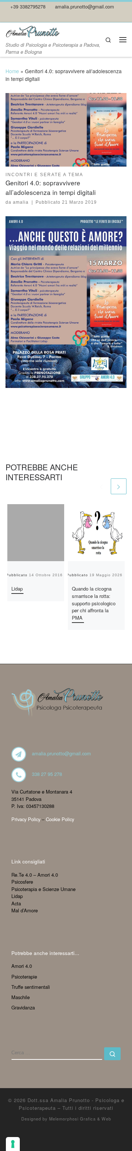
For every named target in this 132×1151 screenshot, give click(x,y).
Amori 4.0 (21, 965)
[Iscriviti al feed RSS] (8, 17)
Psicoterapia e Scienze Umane (43, 888)
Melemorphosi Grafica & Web (80, 1119)
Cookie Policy (60, 819)
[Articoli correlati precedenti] (101, 486)
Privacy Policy (25, 819)
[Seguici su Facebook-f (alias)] (18, 17)
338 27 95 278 (47, 773)
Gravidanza (23, 1007)
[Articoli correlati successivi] (118, 486)
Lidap (17, 588)
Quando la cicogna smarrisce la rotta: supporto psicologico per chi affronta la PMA (93, 603)
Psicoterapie (24, 976)
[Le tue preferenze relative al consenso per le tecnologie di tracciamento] (13, 1144)
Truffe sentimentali (30, 986)
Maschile (20, 997)
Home (12, 71)
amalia (21, 202)
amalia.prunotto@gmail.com (61, 753)
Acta (16, 903)
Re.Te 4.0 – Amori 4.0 (34, 874)
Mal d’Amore (24, 910)
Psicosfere (22, 881)
